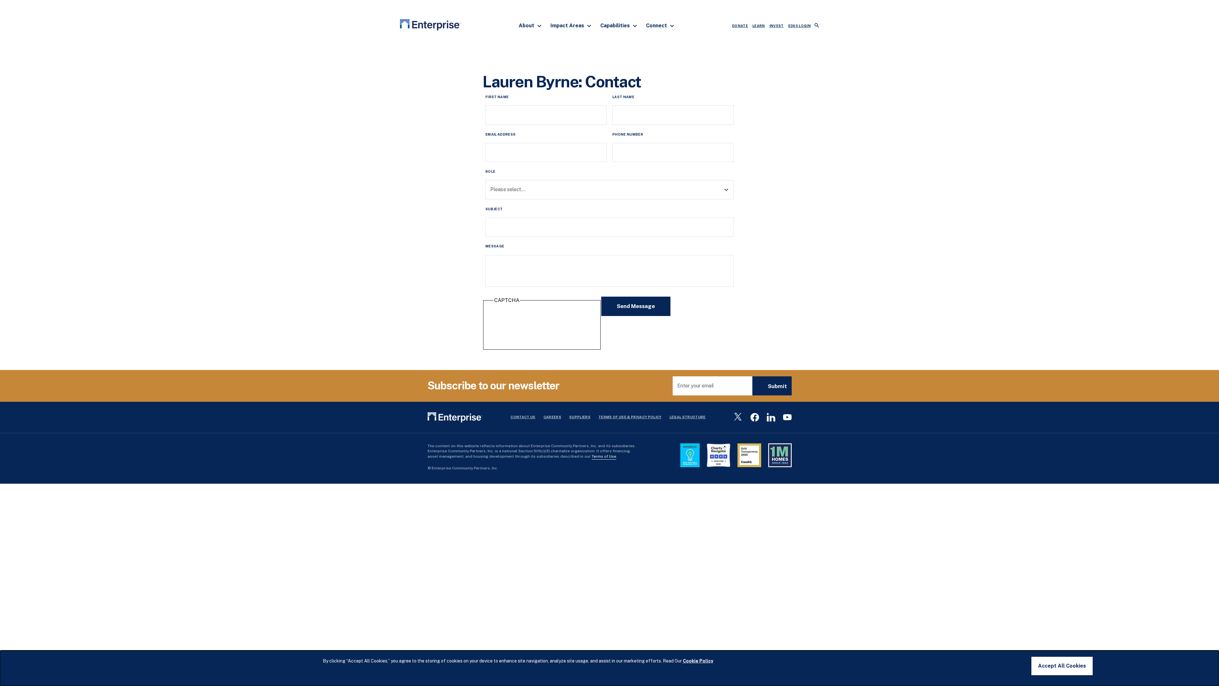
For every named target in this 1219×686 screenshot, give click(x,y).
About (527, 26)
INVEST (776, 26)
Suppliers (579, 417)
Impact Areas (567, 26)
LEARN (758, 26)
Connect (657, 26)
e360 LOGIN (799, 26)
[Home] (430, 25)
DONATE (740, 26)
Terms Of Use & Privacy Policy (630, 417)
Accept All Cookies (1062, 666)
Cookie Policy (698, 660)
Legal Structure (687, 417)
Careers (552, 417)
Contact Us (522, 417)
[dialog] (609, 668)
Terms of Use (604, 456)
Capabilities (615, 26)
